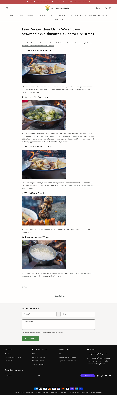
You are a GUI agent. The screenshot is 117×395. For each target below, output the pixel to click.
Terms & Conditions (38, 364)
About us (8, 354)
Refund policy (54, 392)
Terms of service (74, 392)
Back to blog (60, 296)
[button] (7, 8)
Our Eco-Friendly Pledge (13, 357)
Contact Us (8, 361)
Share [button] (26, 287)
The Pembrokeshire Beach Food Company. (38, 46)
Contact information (96, 392)
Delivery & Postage (38, 357)
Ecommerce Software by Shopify (39, 392)
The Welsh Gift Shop (25, 392)
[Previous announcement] (6, 2)
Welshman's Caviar (47, 229)
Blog (60, 354)
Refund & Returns (38, 361)
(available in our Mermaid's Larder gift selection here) (60, 87)
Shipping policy (85, 392)
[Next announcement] (112, 2)
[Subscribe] (39, 375)
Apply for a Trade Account (67, 361)
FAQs (34, 354)
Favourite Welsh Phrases (67, 357)
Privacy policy (64, 392)
